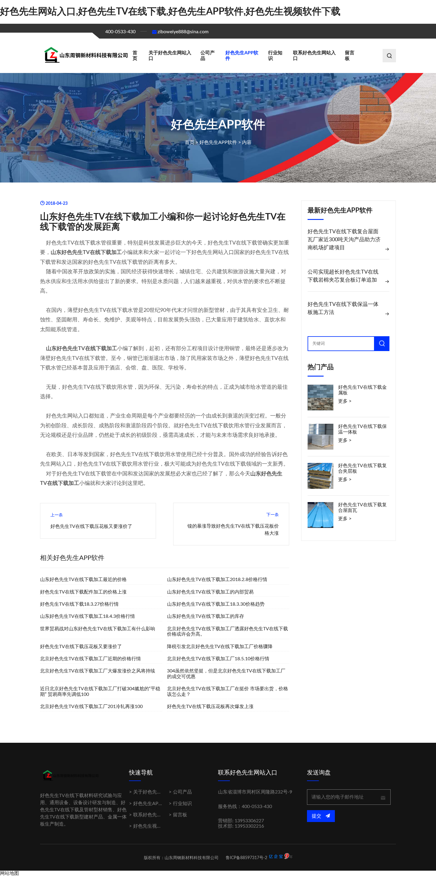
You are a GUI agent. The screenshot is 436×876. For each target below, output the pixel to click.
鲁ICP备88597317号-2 (246, 858)
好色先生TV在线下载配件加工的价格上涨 (83, 592)
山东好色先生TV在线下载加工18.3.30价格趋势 (216, 604)
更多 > (344, 401)
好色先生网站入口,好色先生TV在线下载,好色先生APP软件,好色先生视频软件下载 (170, 11)
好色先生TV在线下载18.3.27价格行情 (79, 604)
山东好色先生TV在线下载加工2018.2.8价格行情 (217, 579)
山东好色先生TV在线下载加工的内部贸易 (210, 592)
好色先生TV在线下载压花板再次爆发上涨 (210, 706)
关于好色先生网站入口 (170, 55)
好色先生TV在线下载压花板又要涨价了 (91, 526)
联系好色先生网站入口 (314, 55)
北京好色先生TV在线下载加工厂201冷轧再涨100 (91, 706)
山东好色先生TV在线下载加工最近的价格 (83, 579)
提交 (317, 816)
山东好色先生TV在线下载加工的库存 (205, 616)
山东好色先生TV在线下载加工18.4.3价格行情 (87, 616)
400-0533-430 (120, 31)
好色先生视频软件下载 (157, 826)
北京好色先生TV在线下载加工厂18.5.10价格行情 (218, 658)
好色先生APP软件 (241, 55)
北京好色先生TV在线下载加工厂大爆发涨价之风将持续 (97, 671)
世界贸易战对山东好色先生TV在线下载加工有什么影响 (97, 628)
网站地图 (9, 873)
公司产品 (208, 55)
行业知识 (275, 55)
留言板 (349, 55)
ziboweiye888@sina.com (183, 31)
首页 (135, 55)
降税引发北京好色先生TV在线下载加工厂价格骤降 (220, 646)
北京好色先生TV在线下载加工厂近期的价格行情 (90, 658)
